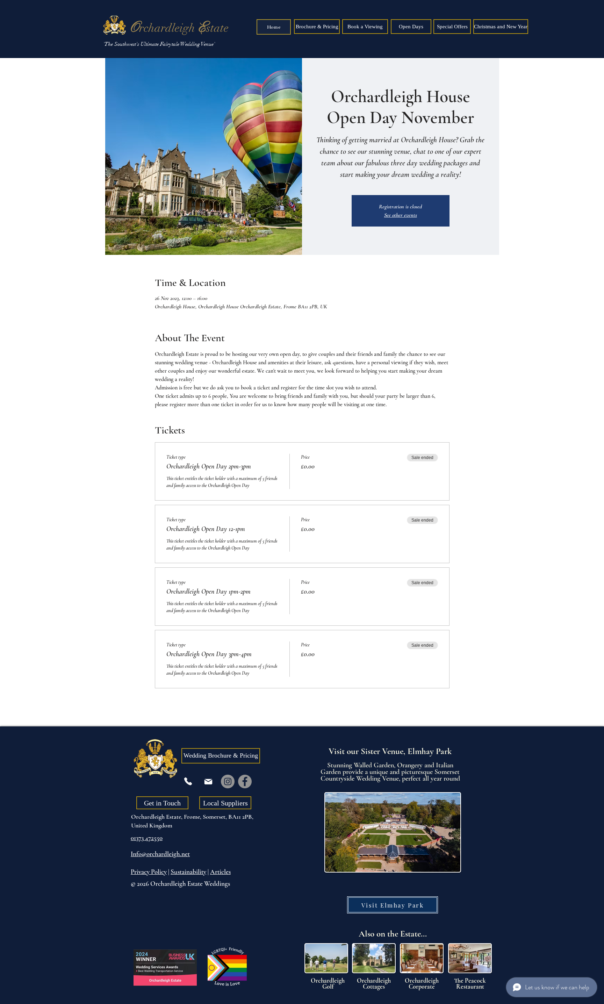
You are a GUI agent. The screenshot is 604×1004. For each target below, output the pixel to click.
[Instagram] (228, 781)
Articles (220, 872)
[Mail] (208, 781)
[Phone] (188, 781)
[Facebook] (245, 781)
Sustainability (188, 872)
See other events (400, 214)
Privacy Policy (149, 872)
